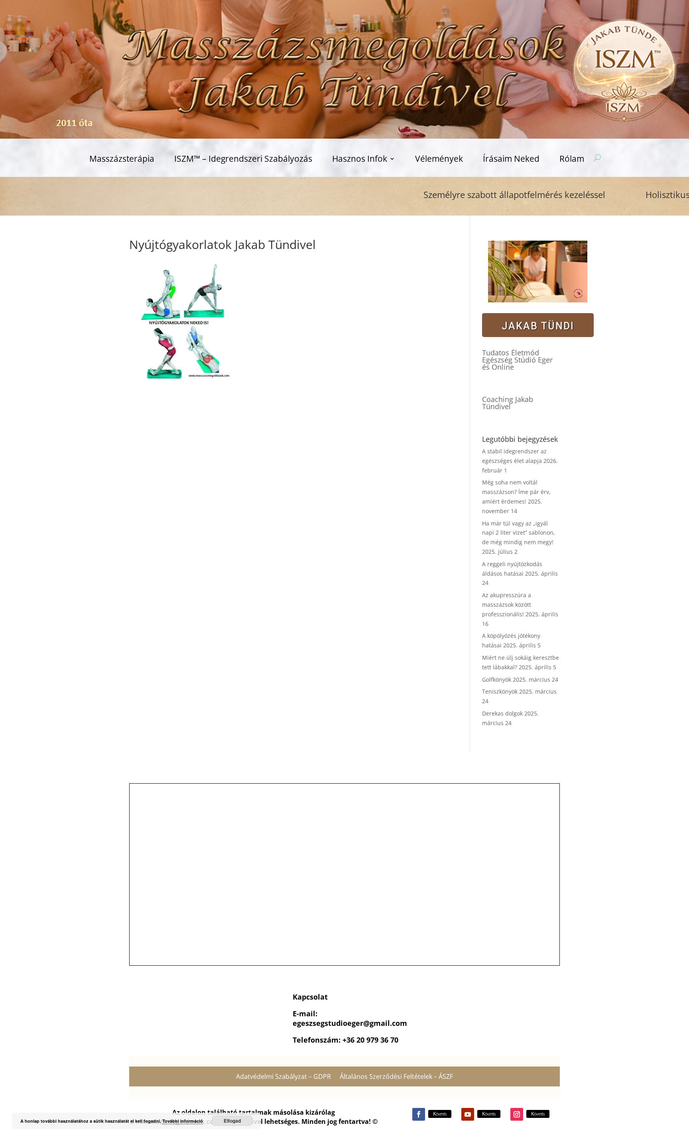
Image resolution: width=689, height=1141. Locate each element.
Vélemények (439, 160)
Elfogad (232, 1120)
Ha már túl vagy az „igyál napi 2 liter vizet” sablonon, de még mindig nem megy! (518, 533)
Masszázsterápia (121, 160)
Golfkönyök (496, 679)
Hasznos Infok (359, 160)
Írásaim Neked (511, 160)
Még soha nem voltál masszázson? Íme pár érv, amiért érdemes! (516, 491)
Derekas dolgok (502, 713)
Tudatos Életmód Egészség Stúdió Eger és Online (517, 360)
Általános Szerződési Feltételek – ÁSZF (396, 1077)
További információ (182, 1121)
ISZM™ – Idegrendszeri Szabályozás (243, 160)
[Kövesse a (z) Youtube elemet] (467, 1114)
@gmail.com (385, 1023)
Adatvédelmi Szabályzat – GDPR (283, 1077)
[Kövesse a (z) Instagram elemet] (516, 1114)
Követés (440, 1113)
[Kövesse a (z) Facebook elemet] (418, 1114)
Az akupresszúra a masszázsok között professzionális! (506, 604)
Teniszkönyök (500, 691)
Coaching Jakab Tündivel (507, 402)
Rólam (571, 160)
